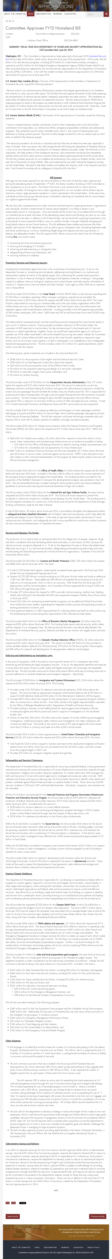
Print (7, 1203)
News (30, 14)
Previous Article (97, 1216)
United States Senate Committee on (56, 6)
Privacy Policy (94, 1247)
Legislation (70, 14)
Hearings (57, 14)
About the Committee (15, 14)
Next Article (13, 1216)
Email (13, 1203)
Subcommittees (43, 14)
